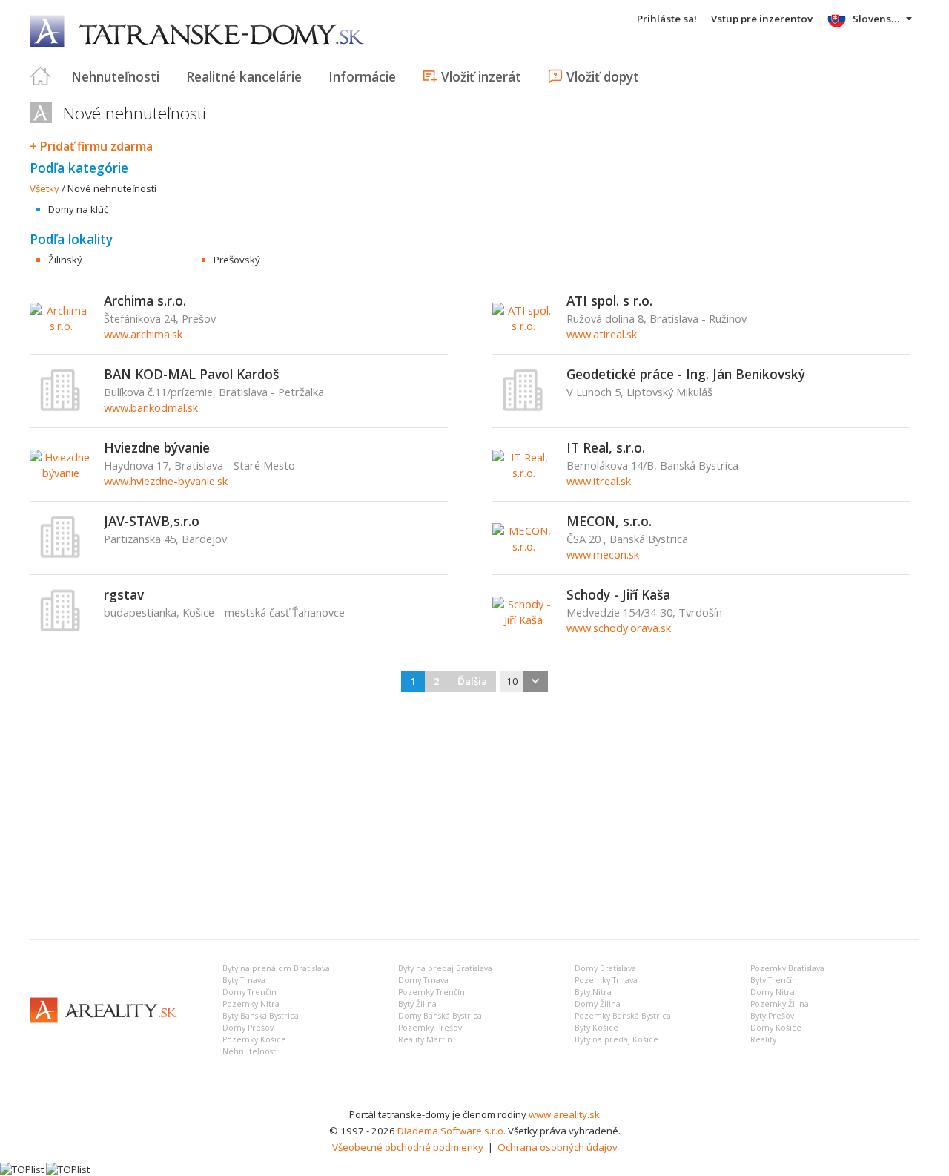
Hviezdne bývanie (157, 447)
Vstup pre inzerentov (762, 18)
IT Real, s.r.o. (605, 447)
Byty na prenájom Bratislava (276, 968)
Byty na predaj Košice (616, 1039)
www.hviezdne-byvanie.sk (166, 480)
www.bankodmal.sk (151, 407)
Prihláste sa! (667, 18)
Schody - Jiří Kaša (618, 594)
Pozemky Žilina (779, 1004)
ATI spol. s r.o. (609, 300)
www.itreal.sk (598, 480)
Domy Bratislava (605, 968)
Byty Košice (596, 1027)
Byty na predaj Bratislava (445, 968)
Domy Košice (775, 1027)
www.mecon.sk (602, 554)
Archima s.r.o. (145, 300)
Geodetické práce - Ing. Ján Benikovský (685, 374)
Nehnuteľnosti (115, 76)
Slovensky (877, 18)
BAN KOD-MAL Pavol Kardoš (191, 374)
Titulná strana (41, 76)
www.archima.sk (143, 333)
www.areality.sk (564, 1114)
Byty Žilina (417, 1004)
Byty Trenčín (773, 980)
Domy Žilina (598, 1004)
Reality (763, 1039)
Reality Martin (425, 1039)
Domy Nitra (772, 992)
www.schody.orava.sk (618, 627)
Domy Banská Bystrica (440, 1016)
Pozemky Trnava (606, 980)
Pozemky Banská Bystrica (623, 1016)
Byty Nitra (593, 992)
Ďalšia (472, 681)
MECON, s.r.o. (609, 521)
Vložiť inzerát (481, 76)
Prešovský (237, 259)
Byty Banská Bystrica (260, 1016)
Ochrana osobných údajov (557, 1147)
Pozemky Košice (254, 1039)
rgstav (124, 594)
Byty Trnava (243, 980)
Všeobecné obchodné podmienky (407, 1147)
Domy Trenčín (249, 992)
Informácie (362, 76)
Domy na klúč (78, 209)
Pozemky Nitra (251, 1004)
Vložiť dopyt (602, 76)
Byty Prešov (772, 1016)
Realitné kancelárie (244, 76)
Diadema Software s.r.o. (451, 1130)
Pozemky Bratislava (787, 968)
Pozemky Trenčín (431, 992)
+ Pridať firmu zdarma (91, 146)
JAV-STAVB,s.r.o (151, 521)
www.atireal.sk (601, 333)
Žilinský (65, 259)
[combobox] (524, 681)
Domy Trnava (423, 980)
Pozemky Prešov (430, 1027)
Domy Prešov (248, 1027)
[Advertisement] (474, 817)
